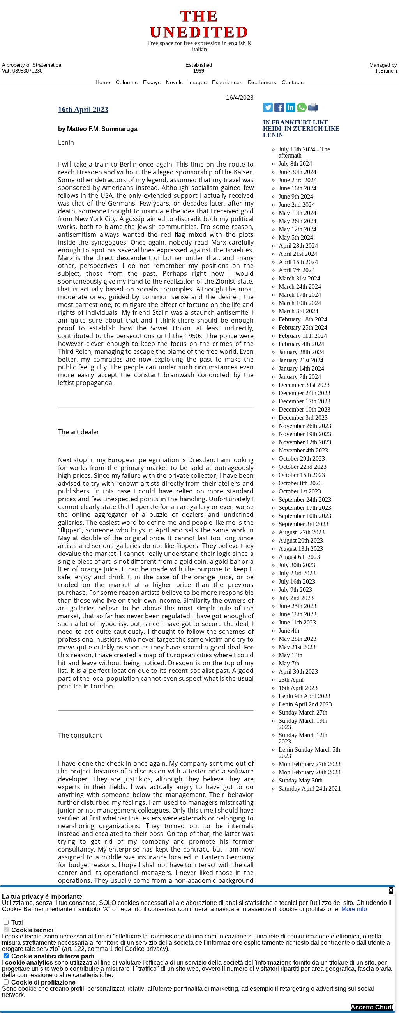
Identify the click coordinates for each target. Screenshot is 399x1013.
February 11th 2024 (303, 335)
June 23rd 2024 (298, 180)
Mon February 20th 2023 (310, 772)
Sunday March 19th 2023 (303, 723)
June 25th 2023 (297, 606)
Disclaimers (263, 82)
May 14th (290, 655)
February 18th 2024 (303, 319)
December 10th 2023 (304, 409)
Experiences (228, 82)
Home (103, 82)
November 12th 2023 (305, 442)
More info (354, 909)
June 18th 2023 (297, 614)
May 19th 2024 (297, 212)
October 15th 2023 (302, 475)
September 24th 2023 (305, 499)
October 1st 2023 (300, 491)
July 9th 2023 (295, 589)
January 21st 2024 (301, 360)
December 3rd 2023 (303, 417)
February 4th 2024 (301, 344)
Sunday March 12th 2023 (303, 738)
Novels (175, 82)
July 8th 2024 (295, 163)
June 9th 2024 (296, 196)
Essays (152, 82)
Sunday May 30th (301, 780)
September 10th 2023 (305, 516)
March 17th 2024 (300, 294)
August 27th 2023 (302, 532)
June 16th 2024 (297, 188)
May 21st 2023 (297, 647)
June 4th (289, 630)
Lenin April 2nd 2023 (305, 704)
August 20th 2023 (301, 540)
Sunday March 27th (303, 712)
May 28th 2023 (297, 638)
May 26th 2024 (297, 221)
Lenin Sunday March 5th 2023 (309, 752)
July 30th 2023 (297, 565)
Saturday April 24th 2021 (310, 788)
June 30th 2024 (297, 172)
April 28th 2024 (298, 245)
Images (198, 82)
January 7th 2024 (300, 376)
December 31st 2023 (304, 384)
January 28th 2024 (301, 352)
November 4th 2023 (303, 450)
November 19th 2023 (305, 434)
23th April (291, 679)
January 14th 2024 (301, 368)
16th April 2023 (298, 688)
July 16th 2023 (297, 581)
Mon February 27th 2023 (310, 764)
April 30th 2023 (298, 671)
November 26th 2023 (305, 425)
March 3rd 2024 (298, 311)
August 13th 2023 (301, 548)
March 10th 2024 (300, 303)
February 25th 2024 (303, 327)
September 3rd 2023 (303, 524)
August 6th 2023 (299, 557)
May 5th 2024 (296, 237)
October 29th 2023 (302, 458)
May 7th (289, 663)
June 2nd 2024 (297, 204)
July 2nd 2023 (296, 597)
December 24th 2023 (304, 393)
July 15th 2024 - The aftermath (304, 152)
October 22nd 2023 (303, 466)
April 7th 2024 (297, 270)
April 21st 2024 (298, 253)
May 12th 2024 (297, 229)
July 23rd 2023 (297, 573)
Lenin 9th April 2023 (304, 696)
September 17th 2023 (305, 507)
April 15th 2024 (298, 262)
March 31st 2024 (299, 278)
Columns (127, 82)
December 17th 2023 (304, 401)
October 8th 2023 (300, 483)
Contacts (293, 82)
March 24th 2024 (300, 286)
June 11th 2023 (297, 622)
